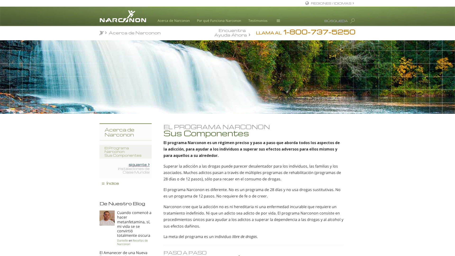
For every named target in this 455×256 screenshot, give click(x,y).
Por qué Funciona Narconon (219, 20)
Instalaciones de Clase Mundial (134, 168)
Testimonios (258, 20)
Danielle (122, 240)
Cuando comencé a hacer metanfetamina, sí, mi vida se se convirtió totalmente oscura (134, 224)
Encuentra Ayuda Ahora (230, 32)
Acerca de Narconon (174, 20)
